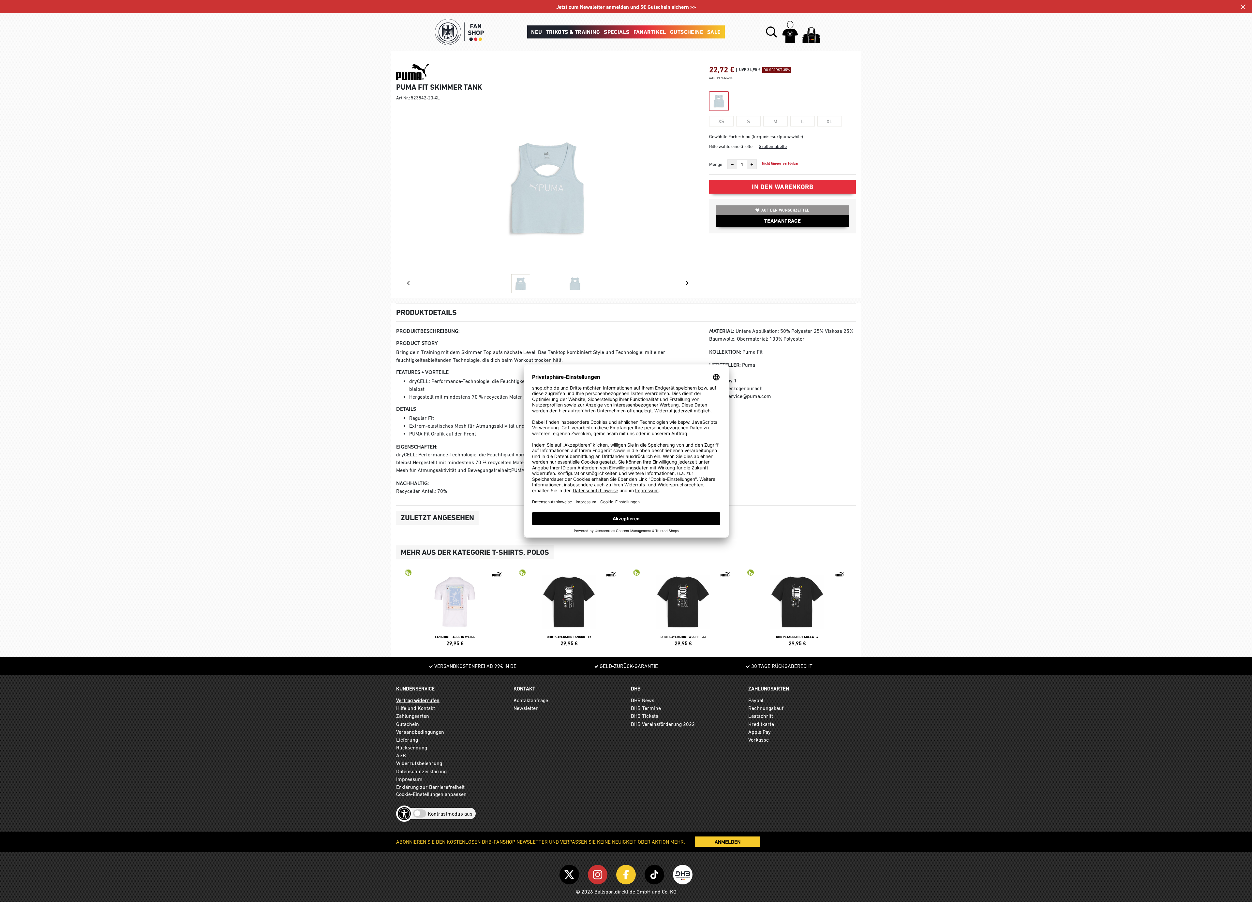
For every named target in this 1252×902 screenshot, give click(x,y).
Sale (714, 32)
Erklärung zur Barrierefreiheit (430, 787)
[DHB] (683, 873)
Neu (536, 32)
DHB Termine (646, 708)
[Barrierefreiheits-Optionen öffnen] (404, 814)
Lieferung (407, 740)
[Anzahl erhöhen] (752, 164)
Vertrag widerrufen (418, 700)
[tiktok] (655, 873)
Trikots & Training (573, 32)
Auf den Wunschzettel (785, 210)
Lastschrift (760, 716)
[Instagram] (599, 873)
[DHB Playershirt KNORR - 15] (569, 606)
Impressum (409, 779)
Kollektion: (725, 352)
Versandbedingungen (420, 732)
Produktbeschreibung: (428, 331)
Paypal (755, 700)
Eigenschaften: (417, 447)
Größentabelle (773, 146)
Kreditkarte (761, 724)
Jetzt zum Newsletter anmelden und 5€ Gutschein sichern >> (626, 7)
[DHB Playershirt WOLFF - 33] (683, 606)
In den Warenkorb (782, 187)
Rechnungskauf (765, 708)
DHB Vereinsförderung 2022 (663, 724)
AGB (401, 755)
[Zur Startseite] (459, 32)
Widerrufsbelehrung (419, 763)
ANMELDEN (727, 842)
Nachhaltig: (412, 483)
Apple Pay (759, 732)
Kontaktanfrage (531, 700)
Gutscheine (686, 32)
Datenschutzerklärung (421, 771)
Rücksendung (411, 747)
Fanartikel (649, 32)
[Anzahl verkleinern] (732, 164)
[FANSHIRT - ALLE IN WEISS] (454, 606)
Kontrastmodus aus (450, 814)
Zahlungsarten (412, 716)
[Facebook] (627, 873)
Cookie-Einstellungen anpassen (431, 794)
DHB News (642, 700)
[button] (771, 31)
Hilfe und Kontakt (415, 708)
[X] (570, 873)
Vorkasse (758, 740)
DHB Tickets (644, 716)
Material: (721, 331)
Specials (616, 32)
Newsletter (526, 708)
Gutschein (407, 724)
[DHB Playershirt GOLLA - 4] (797, 606)
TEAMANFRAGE (782, 221)
